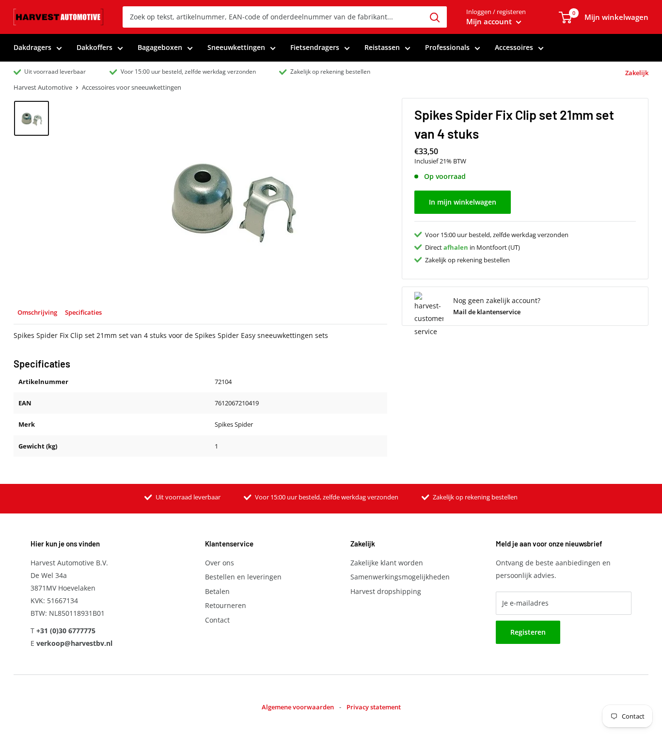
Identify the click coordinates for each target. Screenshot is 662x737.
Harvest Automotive (43, 87)
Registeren (528, 632)
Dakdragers (32, 47)
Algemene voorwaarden (298, 707)
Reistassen (382, 47)
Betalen (217, 591)
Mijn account (490, 21)
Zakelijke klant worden (386, 562)
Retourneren (225, 605)
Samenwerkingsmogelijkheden (400, 576)
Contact (217, 620)
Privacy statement (374, 707)
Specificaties (83, 312)
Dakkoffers (94, 47)
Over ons (219, 562)
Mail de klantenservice (486, 311)
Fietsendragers (314, 47)
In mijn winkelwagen (462, 201)
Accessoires (514, 47)
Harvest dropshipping (385, 591)
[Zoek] (435, 17)
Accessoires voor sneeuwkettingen (131, 87)
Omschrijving (37, 312)
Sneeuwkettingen (236, 47)
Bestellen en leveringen (243, 576)
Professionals (447, 47)
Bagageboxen (160, 47)
